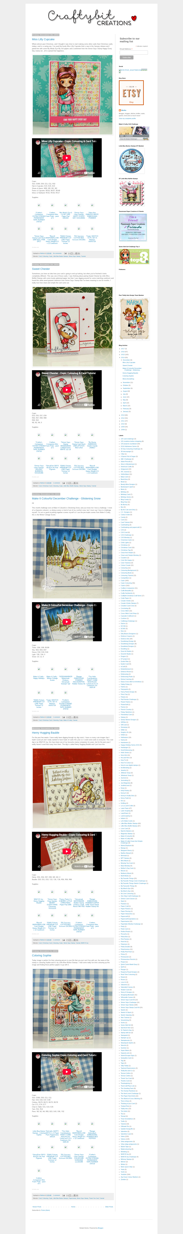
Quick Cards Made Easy (129, 964)
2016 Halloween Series (129, 446)
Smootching (125, 1020)
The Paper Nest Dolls (128, 1096)
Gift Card (124, 725)
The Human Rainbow (128, 1091)
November (126, 382)
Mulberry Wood (126, 873)
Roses (123, 979)
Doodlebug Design (127, 641)
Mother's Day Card (127, 868)
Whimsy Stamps (126, 1159)
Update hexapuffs (127, 1129)
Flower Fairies (125, 702)
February (126, 409)
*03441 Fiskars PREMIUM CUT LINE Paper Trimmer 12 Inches (65, 239)
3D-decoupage (126, 451)
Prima (123, 954)
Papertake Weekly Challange (131, 924)
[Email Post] (65, 253)
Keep (122, 788)
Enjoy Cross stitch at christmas (131, 682)
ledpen (123, 818)
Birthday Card (125, 494)
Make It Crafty (67, 720)
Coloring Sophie (41, 955)
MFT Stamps (125, 858)
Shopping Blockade (127, 995)
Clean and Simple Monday (130, 555)
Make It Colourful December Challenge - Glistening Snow (66, 498)
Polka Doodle (125, 947)
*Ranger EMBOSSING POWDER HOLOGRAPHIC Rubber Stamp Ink (78, 680)
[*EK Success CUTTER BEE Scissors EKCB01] (79, 230)
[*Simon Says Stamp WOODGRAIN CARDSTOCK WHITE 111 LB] (65, 436)
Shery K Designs (126, 992)
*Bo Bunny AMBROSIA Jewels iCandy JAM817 (92, 445)
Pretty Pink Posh (126, 952)
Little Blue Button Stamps (60, 256)
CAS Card (124, 532)
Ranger (123, 969)
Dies (122, 631)
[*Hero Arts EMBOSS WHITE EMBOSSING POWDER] (92, 206)
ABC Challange (126, 459)
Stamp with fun (126, 1033)
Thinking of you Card (128, 1103)
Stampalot (124, 1035)
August (125, 391)
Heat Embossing (126, 750)
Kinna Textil (125, 798)
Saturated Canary (127, 987)
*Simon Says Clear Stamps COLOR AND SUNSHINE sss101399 (79, 1158)
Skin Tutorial (125, 1017)
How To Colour (126, 763)
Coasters (124, 558)
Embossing (124, 674)
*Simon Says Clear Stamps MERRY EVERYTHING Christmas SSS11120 (52, 903)
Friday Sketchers (126, 712)
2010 (123, 424)
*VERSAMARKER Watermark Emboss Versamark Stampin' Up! (65, 680)
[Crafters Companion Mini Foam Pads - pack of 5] (52, 206)
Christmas (124, 545)
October (126, 385)
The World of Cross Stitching (130, 1098)
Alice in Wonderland (127, 464)
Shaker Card (125, 990)
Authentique (125, 474)
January (126, 411)
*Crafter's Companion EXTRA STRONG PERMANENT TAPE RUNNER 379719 (39, 217)
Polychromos (125, 949)
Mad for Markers (126, 831)
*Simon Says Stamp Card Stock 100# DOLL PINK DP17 (39, 239)
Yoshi (122, 1172)
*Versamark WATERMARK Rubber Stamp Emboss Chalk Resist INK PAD (79, 902)
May (124, 400)
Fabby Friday (125, 684)
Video (123, 1136)
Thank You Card (94, 1198)
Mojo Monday (125, 866)
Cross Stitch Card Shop (129, 613)
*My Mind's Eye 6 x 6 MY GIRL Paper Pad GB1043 (65, 215)
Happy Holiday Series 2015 (130, 745)
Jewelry (123, 770)
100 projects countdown (129, 444)
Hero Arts (124, 755)
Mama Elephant (126, 845)
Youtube (123, 1174)
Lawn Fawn (125, 808)
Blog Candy (125, 499)
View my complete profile (127, 118)
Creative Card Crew (127, 606)
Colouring (45, 256)
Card (40, 256)
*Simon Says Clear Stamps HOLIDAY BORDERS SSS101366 (39, 469)
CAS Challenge (126, 535)
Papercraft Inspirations (128, 919)
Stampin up (124, 1038)
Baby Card (124, 477)
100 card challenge (127, 439)
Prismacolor (125, 957)
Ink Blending (125, 768)
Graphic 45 (124, 732)
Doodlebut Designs (127, 646)
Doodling (124, 649)
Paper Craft (124, 906)
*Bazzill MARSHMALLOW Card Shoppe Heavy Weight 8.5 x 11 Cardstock (52, 239)
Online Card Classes (128, 899)
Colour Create (125, 565)
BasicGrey (124, 479)
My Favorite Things (127, 878)
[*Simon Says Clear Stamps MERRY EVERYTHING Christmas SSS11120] (52, 893)
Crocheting (124, 608)
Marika (123, 110)
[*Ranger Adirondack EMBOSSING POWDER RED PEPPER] (92, 1125)
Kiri (122, 801)
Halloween (124, 737)
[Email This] (69, 253)
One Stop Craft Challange (129, 896)
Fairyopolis (124, 689)
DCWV (123, 628)
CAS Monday (125, 537)
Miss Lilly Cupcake (43, 39)
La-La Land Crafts (127, 806)
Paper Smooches (126, 914)
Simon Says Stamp (74, 256)
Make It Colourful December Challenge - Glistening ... (132, 369)
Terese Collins (125, 1076)
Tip (122, 1114)
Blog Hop (124, 502)
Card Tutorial (125, 522)
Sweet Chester (41, 268)
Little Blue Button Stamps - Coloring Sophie (38, 1133)
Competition (125, 578)
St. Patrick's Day (126, 1030)
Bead (122, 482)
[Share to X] (74, 253)
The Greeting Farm (127, 1088)
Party (122, 926)
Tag (122, 1060)
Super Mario (125, 1050)
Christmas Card (47, 486)
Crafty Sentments (126, 593)
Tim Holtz (124, 1111)
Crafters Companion (127, 588)
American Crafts (126, 467)
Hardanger (124, 747)
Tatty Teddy (124, 1066)
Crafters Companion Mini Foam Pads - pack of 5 (52, 215)
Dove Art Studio (126, 651)
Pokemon (124, 944)
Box (122, 507)
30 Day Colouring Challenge (130, 449)
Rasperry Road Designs (129, 972)
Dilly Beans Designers (128, 634)
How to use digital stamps (129, 765)
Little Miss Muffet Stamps (71, 486)
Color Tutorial (125, 563)
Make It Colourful (126, 836)
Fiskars (123, 697)
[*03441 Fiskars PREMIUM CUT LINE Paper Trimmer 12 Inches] (65, 230)
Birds (122, 489)
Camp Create (125, 515)
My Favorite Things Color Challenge (133, 881)
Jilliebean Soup (126, 775)
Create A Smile (126, 601)
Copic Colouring (126, 583)
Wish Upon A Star (126, 1167)
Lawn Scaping (125, 811)
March (125, 406)
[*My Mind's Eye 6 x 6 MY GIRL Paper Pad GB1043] (65, 206)
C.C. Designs (125, 512)
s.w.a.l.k (123, 982)
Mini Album (124, 861)
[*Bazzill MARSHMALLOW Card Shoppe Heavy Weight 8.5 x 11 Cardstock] (52, 230)
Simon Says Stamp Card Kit (130, 1007)
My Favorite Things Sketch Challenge (133, 883)
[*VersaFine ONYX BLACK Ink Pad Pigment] (52, 459)
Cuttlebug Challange (128, 621)
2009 (123, 427)
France (123, 707)
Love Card (124, 828)
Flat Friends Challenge (128, 699)
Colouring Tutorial (127, 575)
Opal (122, 901)
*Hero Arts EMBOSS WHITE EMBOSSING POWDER (92, 215)
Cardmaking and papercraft (130, 527)
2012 (123, 418)
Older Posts (109, 1207)
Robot (123, 977)
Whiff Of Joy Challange (128, 1157)
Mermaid (124, 855)
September (127, 388)
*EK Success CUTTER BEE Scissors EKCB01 (78, 238)
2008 (123, 430)
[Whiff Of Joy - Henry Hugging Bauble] (39, 893)
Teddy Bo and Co (126, 1071)
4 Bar (122, 454)
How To (123, 760)
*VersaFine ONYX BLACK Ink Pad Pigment (52, 467)
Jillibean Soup (125, 773)
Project (123, 962)
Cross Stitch (125, 611)
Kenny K (123, 793)
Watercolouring (126, 1149)
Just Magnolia (125, 783)
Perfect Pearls (125, 931)
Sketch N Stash (126, 1012)
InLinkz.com (35, 247)
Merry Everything (128, 379)
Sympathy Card (126, 1058)
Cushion (123, 618)
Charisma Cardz (126, 540)
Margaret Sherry (126, 850)
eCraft (123, 666)
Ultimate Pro (125, 1126)
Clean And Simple (127, 553)
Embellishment (126, 669)
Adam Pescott (125, 461)
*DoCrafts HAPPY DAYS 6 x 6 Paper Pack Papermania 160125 (52, 1134)
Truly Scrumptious (127, 1119)
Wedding (124, 1152)
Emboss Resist (126, 672)
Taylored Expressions (128, 1068)
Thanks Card (125, 1081)
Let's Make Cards (126, 821)
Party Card (124, 929)
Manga (123, 848)
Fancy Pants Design (127, 692)
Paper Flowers (126, 909)
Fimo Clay (124, 694)
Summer (123, 1048)
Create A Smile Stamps (128, 603)
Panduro (124, 904)
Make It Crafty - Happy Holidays (39, 677)
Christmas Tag (125, 550)
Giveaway (124, 727)
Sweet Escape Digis (127, 1055)
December (126, 360)
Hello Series (125, 752)
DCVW (123, 626)
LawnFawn (124, 813)
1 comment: (57, 483)
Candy (123, 517)
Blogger (100, 1228)
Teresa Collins (125, 1073)
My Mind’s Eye (126, 891)
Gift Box (123, 722)
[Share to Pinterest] (79, 253)
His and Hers (125, 758)
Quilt (122, 967)
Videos (123, 1139)
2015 (123, 354)
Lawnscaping (125, 816)
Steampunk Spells (127, 1043)
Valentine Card (126, 1134)
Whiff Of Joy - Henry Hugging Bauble (39, 901)
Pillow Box (124, 937)
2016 (123, 352)
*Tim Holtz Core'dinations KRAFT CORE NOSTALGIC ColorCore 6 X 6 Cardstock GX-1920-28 (92, 682)
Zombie (123, 1179)
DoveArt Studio (126, 654)
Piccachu (124, 934)
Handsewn (124, 742)
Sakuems (124, 985)
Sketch (123, 1010)
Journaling (124, 780)
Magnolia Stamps (127, 833)
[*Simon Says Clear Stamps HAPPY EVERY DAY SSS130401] (79, 206)
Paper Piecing (125, 911)
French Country (126, 709)
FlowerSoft (124, 704)
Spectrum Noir (125, 1028)
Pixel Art (123, 941)
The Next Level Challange (129, 1093)
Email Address (126, 49)
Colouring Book (126, 573)
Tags (122, 1063)
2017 (123, 349)
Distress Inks (125, 639)
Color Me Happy (126, 560)
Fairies (123, 687)
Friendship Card (126, 714)
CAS (122, 530)
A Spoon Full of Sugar (128, 456)
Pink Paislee (125, 939)
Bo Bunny (124, 504)
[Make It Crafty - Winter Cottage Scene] (52, 670)
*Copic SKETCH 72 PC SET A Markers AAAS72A (92, 239)
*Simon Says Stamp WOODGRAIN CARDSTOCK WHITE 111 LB (65, 445)
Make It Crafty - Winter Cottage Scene (52, 678)
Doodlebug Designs (127, 644)
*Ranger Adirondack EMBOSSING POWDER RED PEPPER (92, 1134)
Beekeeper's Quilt (127, 487)
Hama (123, 740)
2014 (123, 357)
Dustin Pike (124, 661)
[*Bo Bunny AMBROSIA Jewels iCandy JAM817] (92, 436)
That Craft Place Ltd (127, 1086)
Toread (123, 1116)
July (124, 394)
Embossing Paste (127, 677)
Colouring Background (128, 570)
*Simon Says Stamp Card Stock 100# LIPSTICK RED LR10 (79, 445)
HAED (123, 735)
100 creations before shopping (131, 441)
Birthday (123, 492)
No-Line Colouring (127, 893)
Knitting (123, 803)
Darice (123, 623)
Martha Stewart (126, 853)
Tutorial (83, 256)
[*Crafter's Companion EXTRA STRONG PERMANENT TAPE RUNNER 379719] (39, 206)
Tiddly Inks (124, 1109)
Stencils (123, 1045)
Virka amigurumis (127, 1141)
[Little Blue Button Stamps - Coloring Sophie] (39, 1125)
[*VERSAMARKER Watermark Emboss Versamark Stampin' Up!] (65, 670)
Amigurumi (124, 469)
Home (73, 1207)
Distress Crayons (126, 636)
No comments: (57, 253)
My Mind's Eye (125, 888)
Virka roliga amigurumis (129, 1144)
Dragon (123, 656)
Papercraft (124, 916)
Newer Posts (37, 1207)
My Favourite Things (127, 886)
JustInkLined (125, 785)
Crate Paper (125, 598)
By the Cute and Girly (128, 510)
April (124, 403)
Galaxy (123, 717)
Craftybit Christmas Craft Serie (131, 596)
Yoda (122, 1169)
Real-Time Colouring (128, 974)
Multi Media (125, 876)
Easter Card (125, 664)
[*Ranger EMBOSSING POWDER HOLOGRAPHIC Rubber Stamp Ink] (79, 670)
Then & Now (125, 1101)
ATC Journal (125, 472)
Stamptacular (125, 1040)
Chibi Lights (125, 542)
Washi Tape (125, 1146)
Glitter (123, 730)
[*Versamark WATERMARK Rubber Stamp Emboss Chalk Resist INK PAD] (79, 893)
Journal (123, 778)
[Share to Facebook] (76, 253)
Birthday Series (126, 497)
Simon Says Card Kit (128, 1000)
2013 (123, 415)
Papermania (72, 1198)
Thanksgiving (125, 1083)
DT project (124, 659)
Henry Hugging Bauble (45, 732)
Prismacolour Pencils (128, 959)
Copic (50, 256)
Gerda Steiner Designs (128, 720)
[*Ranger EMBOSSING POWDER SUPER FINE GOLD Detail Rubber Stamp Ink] (92, 893)
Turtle (123, 1121)
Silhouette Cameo (127, 997)
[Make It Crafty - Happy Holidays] (39, 670)
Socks (123, 1023)
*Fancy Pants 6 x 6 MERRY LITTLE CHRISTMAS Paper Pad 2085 (65, 902)
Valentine (124, 1131)
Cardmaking (125, 525)
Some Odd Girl (126, 1025)
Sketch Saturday (126, 1015)
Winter (123, 1164)
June (125, 397)
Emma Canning (126, 679)
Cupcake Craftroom (127, 616)
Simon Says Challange (128, 1002)
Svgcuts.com (125, 1053)
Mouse (123, 871)
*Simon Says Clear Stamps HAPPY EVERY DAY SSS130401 (79, 215)
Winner (123, 1162)
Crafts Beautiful (126, 590)
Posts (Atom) (45, 1210)
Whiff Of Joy (84, 943)
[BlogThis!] (71, 253)
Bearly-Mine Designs (128, 484)
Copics (123, 585)
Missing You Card (127, 863)
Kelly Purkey (125, 790)
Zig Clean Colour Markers (129, 1177)
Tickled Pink (125, 1106)
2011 (123, 421)
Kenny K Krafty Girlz (127, 796)
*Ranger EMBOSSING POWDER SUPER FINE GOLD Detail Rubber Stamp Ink (92, 902)
